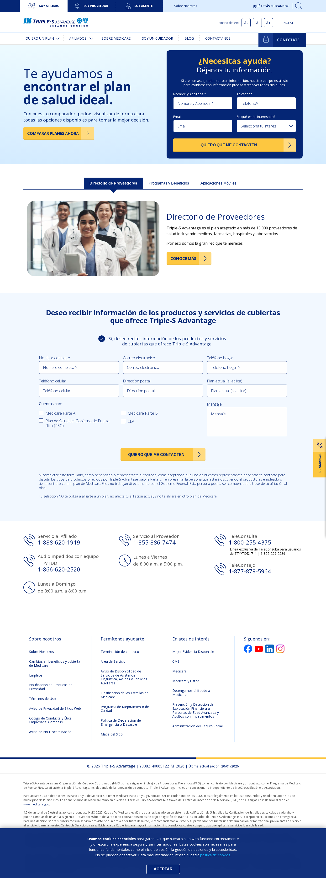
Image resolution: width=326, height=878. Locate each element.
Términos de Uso (42, 698)
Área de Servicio (113, 661)
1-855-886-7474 (154, 542)
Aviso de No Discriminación (50, 732)
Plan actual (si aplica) (224, 381)
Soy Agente (143, 6)
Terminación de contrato (120, 651)
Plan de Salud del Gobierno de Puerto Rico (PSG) (78, 423)
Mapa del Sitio (112, 734)
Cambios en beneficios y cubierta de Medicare (54, 663)
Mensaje (214, 404)
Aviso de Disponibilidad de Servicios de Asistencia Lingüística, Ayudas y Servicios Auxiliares (124, 677)
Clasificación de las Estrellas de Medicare (124, 695)
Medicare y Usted (185, 681)
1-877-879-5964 (250, 571)
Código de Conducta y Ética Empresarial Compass (50, 720)
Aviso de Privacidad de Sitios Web (55, 708)
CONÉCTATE (282, 40)
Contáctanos (218, 38)
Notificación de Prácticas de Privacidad (50, 686)
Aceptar (163, 869)
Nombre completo (54, 357)
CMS (175, 661)
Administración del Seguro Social (197, 726)
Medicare (179, 671)
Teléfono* (244, 94)
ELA (131, 421)
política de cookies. (215, 854)
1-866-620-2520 (59, 569)
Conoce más (183, 258)
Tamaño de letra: (228, 23)
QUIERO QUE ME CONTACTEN (229, 145)
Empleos (35, 675)
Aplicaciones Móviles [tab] (218, 183)
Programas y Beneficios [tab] (169, 183)
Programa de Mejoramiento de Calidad (125, 708)
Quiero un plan (40, 38)
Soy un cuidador (157, 38)
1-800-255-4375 (250, 542)
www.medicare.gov (36, 804)
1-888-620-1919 (59, 542)
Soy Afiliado (49, 6)
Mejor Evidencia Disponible (193, 651)
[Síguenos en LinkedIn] (269, 649)
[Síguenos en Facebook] (248, 649)
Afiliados (77, 38)
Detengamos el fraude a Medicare (191, 692)
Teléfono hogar (220, 357)
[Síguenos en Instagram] (280, 649)
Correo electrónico (139, 357)
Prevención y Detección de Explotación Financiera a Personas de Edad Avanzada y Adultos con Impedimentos (195, 710)
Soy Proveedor (96, 6)
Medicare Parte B (143, 413)
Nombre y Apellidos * (189, 94)
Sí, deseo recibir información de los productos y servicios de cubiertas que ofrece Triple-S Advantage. (167, 341)
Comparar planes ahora (53, 133)
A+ (268, 23)
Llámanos (320, 463)
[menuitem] (41, 38)
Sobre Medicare (116, 38)
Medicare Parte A (60, 413)
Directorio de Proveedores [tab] (113, 183)
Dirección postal (137, 381)
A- (246, 23)
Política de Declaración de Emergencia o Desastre (121, 722)
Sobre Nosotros (185, 6)
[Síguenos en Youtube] (259, 649)
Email (177, 116)
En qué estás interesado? (256, 116)
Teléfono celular (52, 381)
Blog (189, 38)
